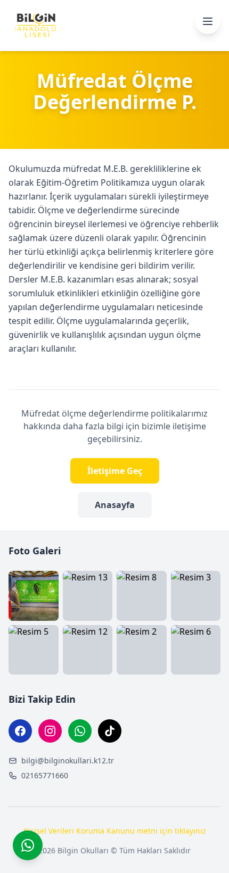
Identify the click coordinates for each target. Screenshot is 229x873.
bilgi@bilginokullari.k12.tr (67, 760)
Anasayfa (115, 505)
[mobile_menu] (207, 21)
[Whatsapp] (80, 731)
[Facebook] (20, 731)
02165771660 (44, 775)
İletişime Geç (114, 471)
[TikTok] (109, 731)
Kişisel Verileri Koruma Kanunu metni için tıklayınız (114, 831)
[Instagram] (50, 731)
